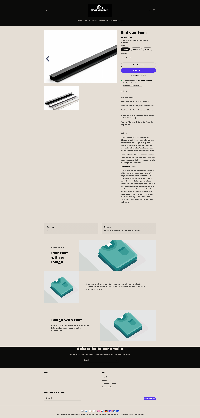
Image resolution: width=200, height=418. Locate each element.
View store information (132, 86)
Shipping (135, 40)
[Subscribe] (116, 360)
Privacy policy (113, 414)
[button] (46, 10)
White (147, 49)
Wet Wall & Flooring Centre (70, 414)
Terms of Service (109, 383)
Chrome (136, 49)
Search (104, 377)
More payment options (138, 75)
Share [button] (124, 91)
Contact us (106, 380)
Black (125, 49)
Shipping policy (139, 414)
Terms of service (126, 414)
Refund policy (107, 387)
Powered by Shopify (87, 414)
